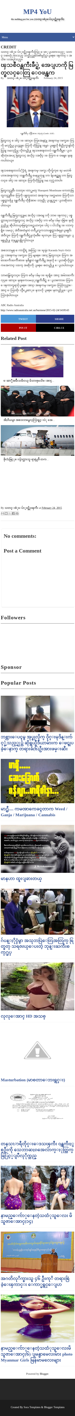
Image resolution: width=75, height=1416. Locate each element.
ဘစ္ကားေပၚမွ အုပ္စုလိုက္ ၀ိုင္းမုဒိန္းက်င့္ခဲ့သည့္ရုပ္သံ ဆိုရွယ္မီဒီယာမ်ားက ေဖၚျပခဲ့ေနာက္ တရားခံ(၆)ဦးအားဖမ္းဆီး (37, 742)
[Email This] (2, 513)
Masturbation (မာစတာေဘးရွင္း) (33, 1079)
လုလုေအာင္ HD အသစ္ (23, 1016)
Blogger (44, 1373)
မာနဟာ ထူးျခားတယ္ (21, 878)
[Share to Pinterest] (17, 513)
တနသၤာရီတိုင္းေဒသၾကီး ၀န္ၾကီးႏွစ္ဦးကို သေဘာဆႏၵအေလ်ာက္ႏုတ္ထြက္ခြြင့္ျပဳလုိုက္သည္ (37, 1149)
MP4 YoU (37, 12)
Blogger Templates (54, 1407)
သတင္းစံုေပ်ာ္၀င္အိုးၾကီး (23, 78)
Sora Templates (32, 1407)
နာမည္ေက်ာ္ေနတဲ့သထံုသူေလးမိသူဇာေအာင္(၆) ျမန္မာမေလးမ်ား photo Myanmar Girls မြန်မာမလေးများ (36, 1354)
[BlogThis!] (6, 513)
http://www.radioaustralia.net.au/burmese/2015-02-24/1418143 (35, 310)
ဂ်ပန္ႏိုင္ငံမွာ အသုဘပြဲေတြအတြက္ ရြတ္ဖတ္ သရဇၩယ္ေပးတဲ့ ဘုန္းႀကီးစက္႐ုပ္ (37, 946)
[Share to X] (10, 513)
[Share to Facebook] (13, 513)
